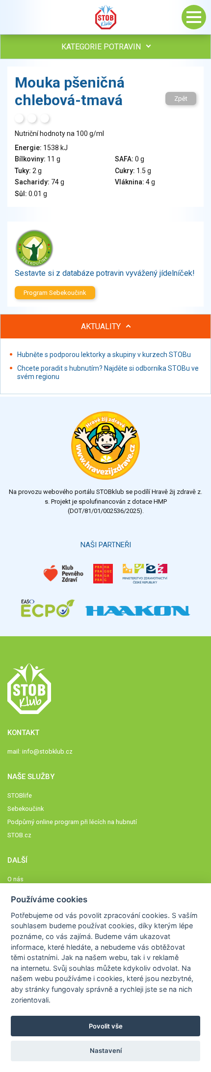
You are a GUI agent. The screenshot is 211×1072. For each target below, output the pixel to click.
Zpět (180, 98)
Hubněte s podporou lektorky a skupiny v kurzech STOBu (104, 354)
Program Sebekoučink (55, 292)
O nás (15, 879)
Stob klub (105, 17)
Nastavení (106, 1050)
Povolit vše (106, 1026)
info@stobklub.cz (47, 751)
